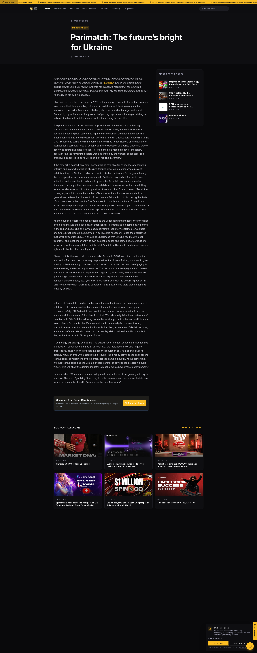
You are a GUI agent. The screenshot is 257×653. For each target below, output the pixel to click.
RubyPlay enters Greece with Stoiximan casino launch (74, 2)
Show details (216, 639)
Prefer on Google (136, 403)
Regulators (129, 8)
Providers (104, 8)
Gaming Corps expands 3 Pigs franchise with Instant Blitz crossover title (190, 2)
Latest (47, 8)
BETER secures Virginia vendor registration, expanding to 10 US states (128, 2)
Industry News (60, 8)
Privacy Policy (244, 647)
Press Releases (89, 8)
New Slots (74, 8)
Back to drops (81, 21)
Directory (116, 8)
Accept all (218, 643)
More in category (191, 427)
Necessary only (240, 643)
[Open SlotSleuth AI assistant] (250, 646)
